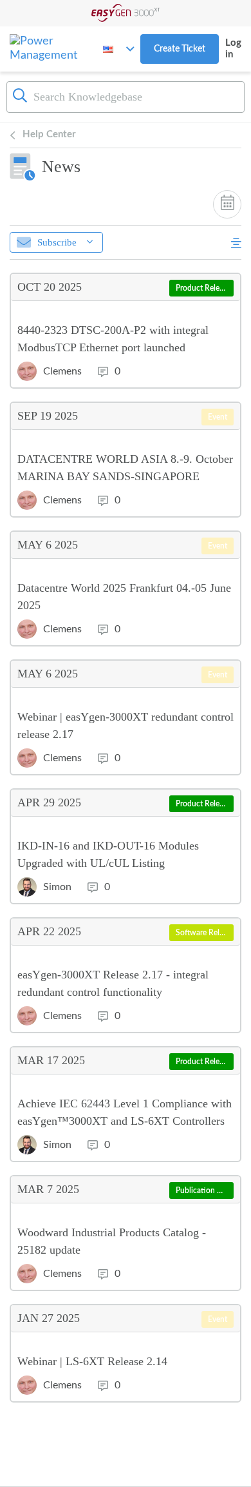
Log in (233, 48)
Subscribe (57, 242)
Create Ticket (179, 48)
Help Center (49, 134)
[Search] (20, 95)
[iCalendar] (227, 204)
